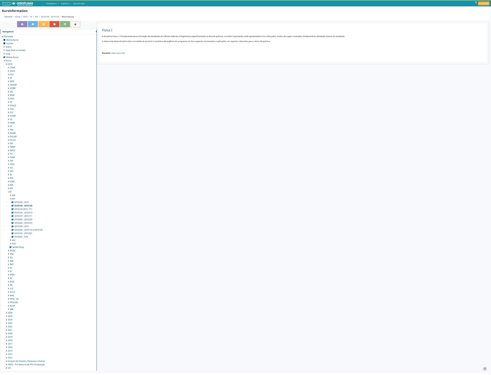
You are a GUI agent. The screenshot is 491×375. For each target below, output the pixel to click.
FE (11, 126)
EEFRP (13, 88)
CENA (12, 67)
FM (11, 143)
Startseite (8, 16)
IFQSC (13, 250)
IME (12, 261)
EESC (12, 98)
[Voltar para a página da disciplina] (22, 24)
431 (36, 16)
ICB (11, 178)
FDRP (12, 122)
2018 (10, 340)
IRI (11, 285)
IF (31, 16)
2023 (10, 323)
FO (11, 153)
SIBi (11, 309)
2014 (10, 350)
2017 (10, 343)
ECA (12, 74)
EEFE (12, 81)
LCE (11, 288)
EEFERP (13, 84)
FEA (11, 129)
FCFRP (13, 115)
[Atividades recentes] (54, 24)
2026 (10, 312)
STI (9, 368)
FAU (12, 109)
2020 (10, 333)
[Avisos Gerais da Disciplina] (33, 24)
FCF (11, 112)
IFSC (12, 254)
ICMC (12, 181)
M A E (12, 292)
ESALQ (13, 105)
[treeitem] (49, 202)
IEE (11, 188)
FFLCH (13, 140)
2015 (25, 16)
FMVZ (12, 150)
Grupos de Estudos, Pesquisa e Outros (26, 361)
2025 (10, 316)
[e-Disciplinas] (21, 3)
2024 (10, 319)
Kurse (17, 16)
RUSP (12, 305)
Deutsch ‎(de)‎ (78, 3)
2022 (10, 326)
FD (11, 119)
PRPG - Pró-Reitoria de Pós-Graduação (26, 364)
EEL (11, 91)
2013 (10, 354)
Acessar (485, 3)
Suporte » (65, 3)
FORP (12, 157)
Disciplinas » (51, 3)
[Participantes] (43, 24)
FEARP (13, 133)
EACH (12, 71)
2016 (10, 347)
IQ (11, 278)
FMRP (12, 147)
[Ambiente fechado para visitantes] (75, 24)
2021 (10, 330)
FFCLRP (13, 136)
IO (11, 267)
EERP (12, 95)
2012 (10, 357)
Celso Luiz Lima (118, 53)
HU (11, 167)
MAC (12, 295)
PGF (14, 243)
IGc (11, 257)
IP (11, 271)
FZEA (12, 164)
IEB (11, 185)
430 (13, 195)
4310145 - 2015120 (50, 16)
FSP (11, 160)
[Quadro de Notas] (65, 24)
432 (13, 240)
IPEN (12, 274)
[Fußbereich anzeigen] (485, 369)
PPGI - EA (14, 298)
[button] (476, 3)
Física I (107, 30)
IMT (12, 264)
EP (11, 102)
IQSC (12, 281)
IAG (11, 171)
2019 (10, 336)
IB (11, 174)
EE (11, 77)
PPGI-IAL (14, 302)
